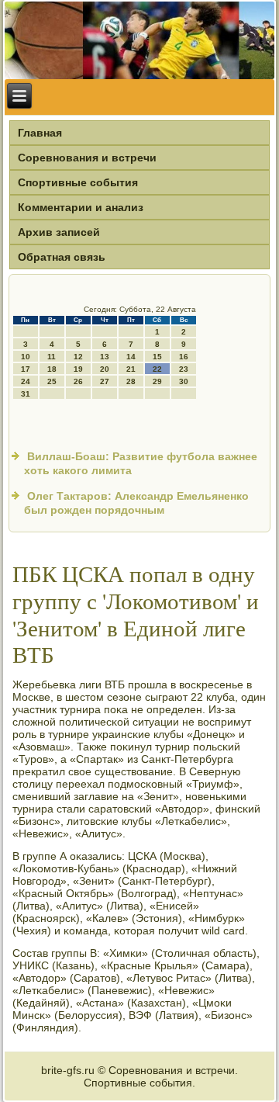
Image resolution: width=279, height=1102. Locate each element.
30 (183, 381)
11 (51, 356)
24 (25, 381)
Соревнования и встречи (87, 157)
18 (52, 369)
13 (104, 356)
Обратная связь (61, 257)
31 (25, 394)
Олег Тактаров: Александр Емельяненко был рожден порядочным (136, 503)
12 (78, 356)
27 (104, 381)
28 (131, 381)
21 (131, 369)
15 (157, 356)
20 (104, 369)
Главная (40, 132)
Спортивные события (78, 182)
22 (157, 369)
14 (131, 356)
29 (157, 381)
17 (25, 369)
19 (78, 369)
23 (183, 369)
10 (25, 356)
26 (78, 381)
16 (183, 356)
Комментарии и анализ (80, 207)
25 (52, 381)
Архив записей (59, 232)
